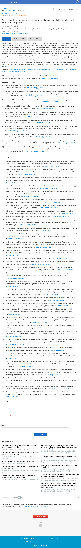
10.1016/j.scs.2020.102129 (68, 213)
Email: (4, 425)
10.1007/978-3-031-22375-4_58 (59, 258)
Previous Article (61, 9)
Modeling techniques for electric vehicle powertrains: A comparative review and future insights (18, 476)
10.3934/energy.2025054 (51, 102)
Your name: (6, 416)
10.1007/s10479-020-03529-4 (48, 188)
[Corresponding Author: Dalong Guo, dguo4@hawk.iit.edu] (10, 25)
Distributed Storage (17, 69)
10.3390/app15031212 (12, 358)
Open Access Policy (53, 538)
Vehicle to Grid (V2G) (63, 69)
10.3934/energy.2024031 (34, 96)
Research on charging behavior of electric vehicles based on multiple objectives (20, 467)
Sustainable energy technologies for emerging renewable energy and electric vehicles (19, 446)
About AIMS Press (27, 538)
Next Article (72, 9)
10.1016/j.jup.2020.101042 (52, 202)
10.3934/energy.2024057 (35, 88)
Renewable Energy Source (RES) (46, 69)
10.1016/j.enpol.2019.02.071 (14, 183)
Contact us (27, 541)
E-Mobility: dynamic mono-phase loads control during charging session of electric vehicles (21, 453)
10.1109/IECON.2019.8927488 (26, 174)
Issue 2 (14, 10)
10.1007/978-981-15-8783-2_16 (60, 217)
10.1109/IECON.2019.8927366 (30, 196)
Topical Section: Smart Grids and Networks (15, 34)
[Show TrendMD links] (78, 497)
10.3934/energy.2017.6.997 (43, 122)
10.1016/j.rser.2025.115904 (32, 383)
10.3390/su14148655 (12, 286)
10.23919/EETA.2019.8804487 (53, 166)
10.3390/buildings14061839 (41, 328)
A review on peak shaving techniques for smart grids (18, 461)
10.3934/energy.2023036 (41, 137)
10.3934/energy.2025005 (25, 366)
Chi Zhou (16, 26)
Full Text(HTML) (19, 39)
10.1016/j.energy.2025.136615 (52, 375)
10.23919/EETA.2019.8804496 (49, 208)
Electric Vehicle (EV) (30, 69)
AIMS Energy (6, 8)
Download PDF (35, 39)
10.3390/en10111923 (15, 239)
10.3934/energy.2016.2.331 (10, 13)
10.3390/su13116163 (51, 294)
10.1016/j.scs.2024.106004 (58, 350)
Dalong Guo (5, 26)
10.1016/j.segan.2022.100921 (65, 270)
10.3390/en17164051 (15, 314)
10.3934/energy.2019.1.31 (32, 116)
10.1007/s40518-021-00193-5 (58, 300)
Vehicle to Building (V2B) (17, 72)
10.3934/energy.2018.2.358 (65, 143)
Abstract (6, 39)
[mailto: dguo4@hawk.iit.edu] (11, 25)
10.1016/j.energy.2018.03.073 (27, 225)
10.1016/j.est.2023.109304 (39, 322)
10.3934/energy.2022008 (45, 108)
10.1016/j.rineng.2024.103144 (15, 344)
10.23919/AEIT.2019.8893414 (44, 247)
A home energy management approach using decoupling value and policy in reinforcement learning (60, 475)
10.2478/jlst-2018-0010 (62, 306)
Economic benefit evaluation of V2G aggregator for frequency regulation (60, 466)
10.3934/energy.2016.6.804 (17, 131)
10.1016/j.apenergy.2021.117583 (41, 264)
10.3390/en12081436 (45, 231)
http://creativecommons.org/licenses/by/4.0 (35, 506)
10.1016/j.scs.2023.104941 (13, 336)
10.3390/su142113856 (12, 255)
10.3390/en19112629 (12, 397)
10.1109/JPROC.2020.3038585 (15, 278)
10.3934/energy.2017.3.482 (34, 151)
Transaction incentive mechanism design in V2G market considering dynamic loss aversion (58, 457)
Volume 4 (8, 10)
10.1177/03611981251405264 (61, 389)
